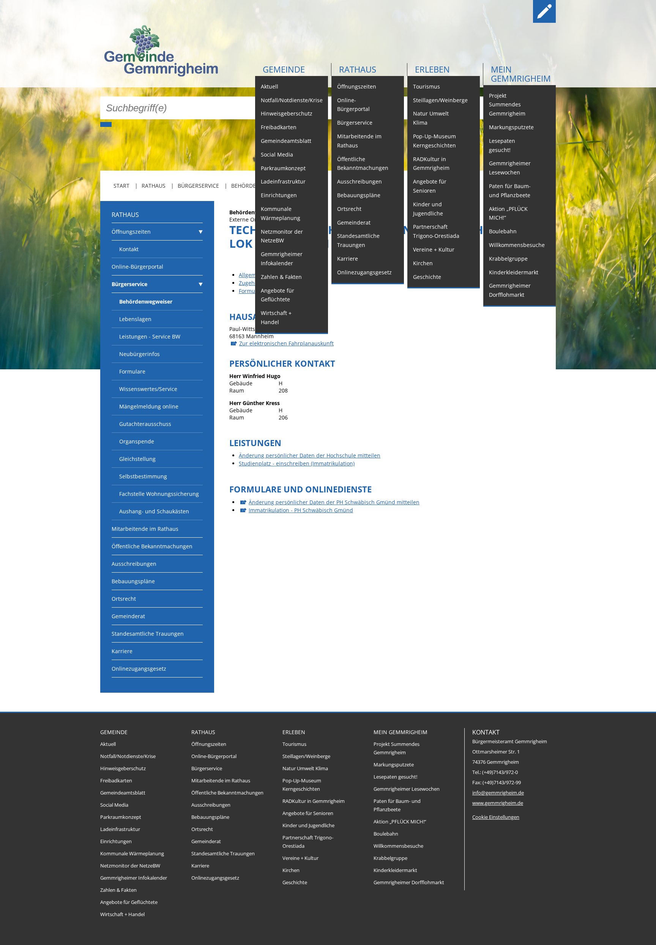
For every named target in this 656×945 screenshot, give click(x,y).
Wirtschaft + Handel (276, 317)
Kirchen (423, 263)
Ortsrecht (349, 208)
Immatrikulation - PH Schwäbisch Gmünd (301, 510)
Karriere (347, 258)
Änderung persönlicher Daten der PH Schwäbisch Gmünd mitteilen (334, 502)
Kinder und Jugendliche (428, 209)
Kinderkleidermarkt (513, 272)
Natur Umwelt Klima (431, 118)
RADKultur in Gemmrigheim (431, 163)
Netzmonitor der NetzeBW (282, 236)
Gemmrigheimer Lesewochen (510, 168)
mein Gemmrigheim (521, 73)
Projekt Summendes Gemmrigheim (507, 104)
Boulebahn (503, 231)
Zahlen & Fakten (281, 276)
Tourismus (426, 86)
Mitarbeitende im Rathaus (359, 141)
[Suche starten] (106, 124)
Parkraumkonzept (283, 168)
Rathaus (357, 69)
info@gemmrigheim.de (498, 793)
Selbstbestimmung (143, 476)
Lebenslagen (135, 319)
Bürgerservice (354, 122)
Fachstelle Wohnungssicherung (159, 493)
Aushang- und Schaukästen (154, 511)
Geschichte (427, 276)
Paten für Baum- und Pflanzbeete (510, 190)
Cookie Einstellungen (495, 817)
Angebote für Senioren (429, 186)
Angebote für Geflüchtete (277, 295)
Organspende (136, 441)
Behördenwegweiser (145, 301)
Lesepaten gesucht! (502, 145)
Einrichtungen (279, 195)
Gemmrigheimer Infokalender (282, 258)
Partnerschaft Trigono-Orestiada (436, 231)
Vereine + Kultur (433, 249)
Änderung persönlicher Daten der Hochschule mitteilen (309, 455)
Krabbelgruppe (508, 258)
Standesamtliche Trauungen (358, 240)
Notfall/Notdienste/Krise (292, 100)
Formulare (132, 371)
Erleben (432, 69)
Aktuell (269, 86)
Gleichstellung (137, 458)
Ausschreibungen (359, 181)
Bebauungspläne (358, 195)
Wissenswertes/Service (148, 389)
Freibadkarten (278, 127)
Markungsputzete (511, 127)
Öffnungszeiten (356, 86)
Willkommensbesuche (517, 245)
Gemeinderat (354, 222)
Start (121, 185)
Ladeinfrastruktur (283, 181)
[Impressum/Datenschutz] (544, 11)
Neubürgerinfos (139, 354)
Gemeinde (284, 69)
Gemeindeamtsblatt (286, 140)
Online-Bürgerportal (353, 105)
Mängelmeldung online (148, 406)
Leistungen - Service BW (149, 336)
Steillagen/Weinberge (440, 100)
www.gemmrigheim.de (497, 803)
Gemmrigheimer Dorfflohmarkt (510, 290)
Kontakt (129, 249)
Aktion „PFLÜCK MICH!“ (508, 213)
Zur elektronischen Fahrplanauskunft (286, 343)
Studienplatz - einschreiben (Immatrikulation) (297, 463)
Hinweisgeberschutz (286, 113)
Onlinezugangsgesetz (364, 272)
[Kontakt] (520, 11)
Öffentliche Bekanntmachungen (362, 163)
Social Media (277, 154)
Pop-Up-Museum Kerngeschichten (434, 141)
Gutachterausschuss (145, 423)
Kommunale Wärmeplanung (280, 213)
